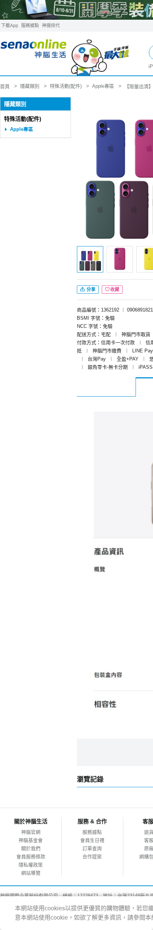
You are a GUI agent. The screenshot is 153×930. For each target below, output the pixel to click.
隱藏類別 (15, 104)
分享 (90, 289)
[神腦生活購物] (65, 54)
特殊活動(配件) (22, 119)
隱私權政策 (31, 865)
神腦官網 (30, 832)
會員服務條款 (30, 856)
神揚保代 (51, 25)
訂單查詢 (92, 848)
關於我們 (30, 848)
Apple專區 (21, 129)
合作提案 (92, 856)
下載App (9, 25)
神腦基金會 (31, 840)
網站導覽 (30, 873)
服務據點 (30, 25)
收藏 (114, 289)
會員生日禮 (92, 840)
